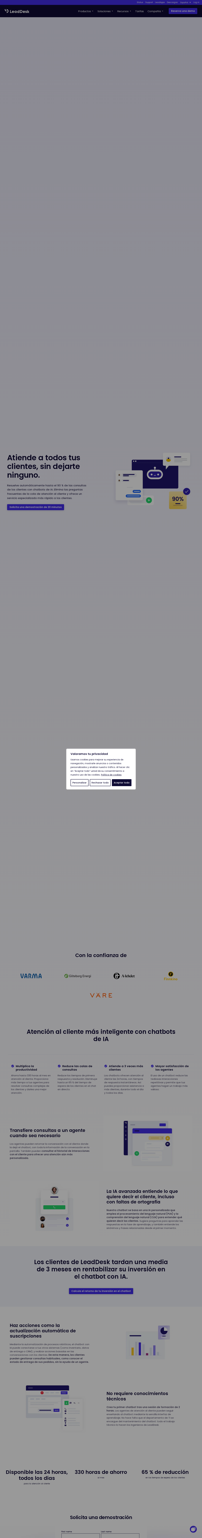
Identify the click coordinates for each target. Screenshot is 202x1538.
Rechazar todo (100, 782)
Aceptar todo (122, 782)
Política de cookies (111, 774)
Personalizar (79, 782)
